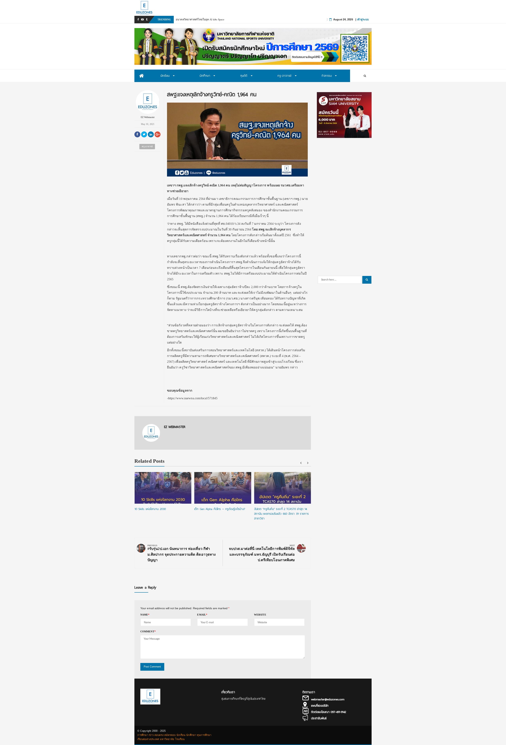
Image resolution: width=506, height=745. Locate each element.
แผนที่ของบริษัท (319, 705)
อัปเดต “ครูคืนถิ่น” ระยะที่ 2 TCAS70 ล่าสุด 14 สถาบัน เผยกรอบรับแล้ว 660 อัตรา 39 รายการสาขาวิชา (281, 513)
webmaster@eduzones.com (327, 699)
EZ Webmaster (148, 117)
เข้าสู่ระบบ (363, 19)
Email (202, 614)
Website (260, 614)
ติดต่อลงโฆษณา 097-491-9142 (328, 712)
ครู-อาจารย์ (147, 146)
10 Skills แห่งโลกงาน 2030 (150, 509)
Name (145, 614)
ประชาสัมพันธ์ (319, 718)
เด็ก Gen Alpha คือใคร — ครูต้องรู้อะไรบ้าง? (219, 509)
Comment (148, 631)
